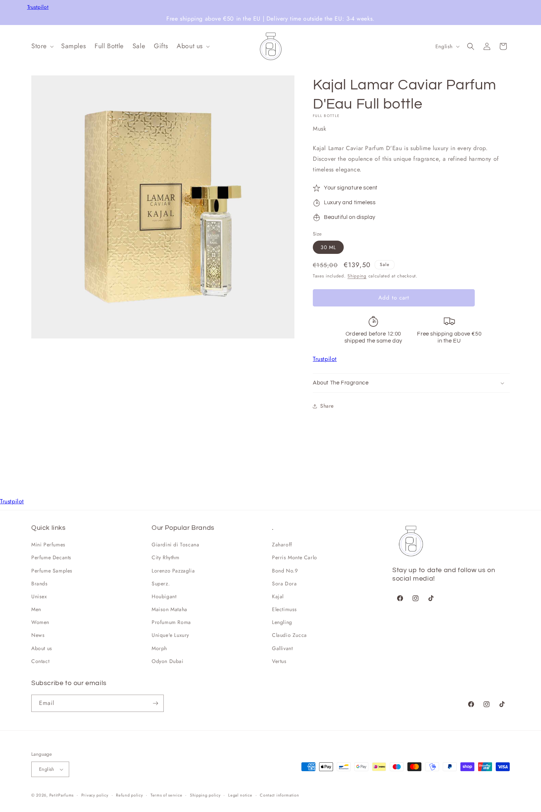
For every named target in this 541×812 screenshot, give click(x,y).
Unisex (39, 596)
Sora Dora (284, 583)
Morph (159, 648)
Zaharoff (282, 544)
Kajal (278, 596)
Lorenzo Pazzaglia (173, 570)
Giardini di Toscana (175, 544)
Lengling (282, 622)
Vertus (279, 661)
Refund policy (129, 795)
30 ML (328, 247)
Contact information (279, 795)
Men (36, 609)
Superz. (161, 583)
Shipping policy (205, 795)
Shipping (357, 276)
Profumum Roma (171, 622)
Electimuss (284, 609)
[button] (42, 46)
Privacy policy (95, 795)
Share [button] (327, 405)
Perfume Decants (51, 557)
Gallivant (282, 648)
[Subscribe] (155, 703)
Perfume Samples (52, 570)
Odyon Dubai (168, 661)
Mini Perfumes (48, 544)
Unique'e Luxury (170, 635)
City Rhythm (166, 557)
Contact (40, 661)
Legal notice (240, 795)
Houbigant (164, 596)
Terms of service (166, 795)
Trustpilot (38, 7)
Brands (39, 583)
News (38, 635)
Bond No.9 (285, 570)
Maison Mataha (169, 609)
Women (40, 622)
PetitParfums (61, 795)
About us (41, 648)
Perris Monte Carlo (294, 557)
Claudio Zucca (289, 635)
